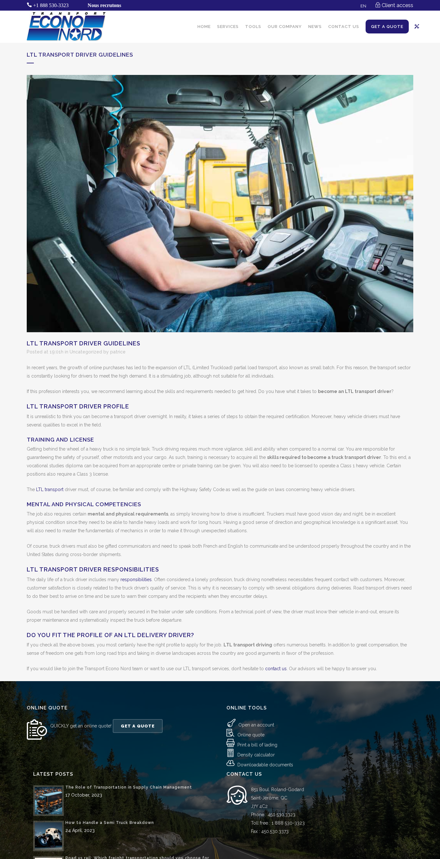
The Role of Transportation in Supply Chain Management (128, 787)
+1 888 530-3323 (51, 5)
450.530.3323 (281, 814)
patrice (118, 351)
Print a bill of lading (257, 744)
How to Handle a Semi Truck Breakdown (109, 822)
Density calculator (256, 754)
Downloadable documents (265, 764)
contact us (276, 668)
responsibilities (136, 579)
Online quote (250, 734)
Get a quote (138, 726)
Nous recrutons (104, 5)
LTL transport (49, 489)
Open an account (256, 724)
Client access (397, 5)
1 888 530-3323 (288, 823)
